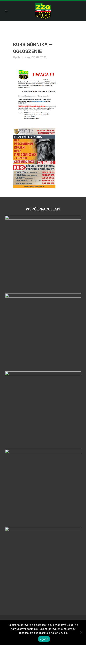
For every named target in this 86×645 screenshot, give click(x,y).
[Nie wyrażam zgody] (81, 632)
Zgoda (44, 639)
